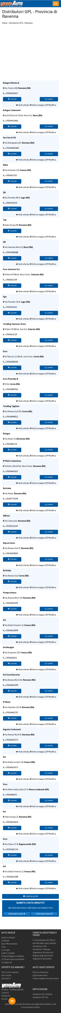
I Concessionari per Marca (44, 940)
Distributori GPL (16, 23)
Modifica (52, 105)
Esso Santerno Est (11, 269)
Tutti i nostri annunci (10, 972)
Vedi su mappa (38, 105)
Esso (5, 351)
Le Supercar (6, 962)
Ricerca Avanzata (40, 972)
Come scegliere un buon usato (46, 978)
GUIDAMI (13, 99)
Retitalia (7, 488)
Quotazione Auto (40, 975)
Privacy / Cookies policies (12, 989)
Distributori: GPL (40, 946)
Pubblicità (5, 996)
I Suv (3, 947)
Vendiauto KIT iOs (40, 997)
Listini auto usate (16, 914)
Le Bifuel (5, 941)
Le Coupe (5, 950)
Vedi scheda (23, 105)
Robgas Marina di (11, 83)
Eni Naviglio (8, 647)
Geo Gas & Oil (9, 137)
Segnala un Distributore (43, 952)
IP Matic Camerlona (12, 461)
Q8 (4, 192)
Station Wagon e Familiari (12, 956)
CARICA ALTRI (31, 896)
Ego (5, 297)
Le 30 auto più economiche (12, 959)
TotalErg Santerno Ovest (14, 324)
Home (4, 23)
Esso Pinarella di (10, 379)
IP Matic (6, 702)
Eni (4, 620)
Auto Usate (6, 975)
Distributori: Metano (41, 949)
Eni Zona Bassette (11, 675)
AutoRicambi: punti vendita (44, 943)
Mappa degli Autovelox (43, 955)
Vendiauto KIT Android (42, 994)
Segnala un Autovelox (42, 959)
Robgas (6, 433)
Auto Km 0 (5, 978)
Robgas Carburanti (12, 110)
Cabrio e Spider (8, 953)
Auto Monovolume (9, 944)
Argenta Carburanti (12, 729)
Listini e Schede (8, 937)
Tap (5, 220)
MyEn (5, 165)
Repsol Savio (9, 543)
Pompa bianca (9, 593)
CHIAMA (49, 99)
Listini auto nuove (43, 914)
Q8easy (6, 516)
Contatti (5, 993)
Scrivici (4, 999)
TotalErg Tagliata (11, 406)
